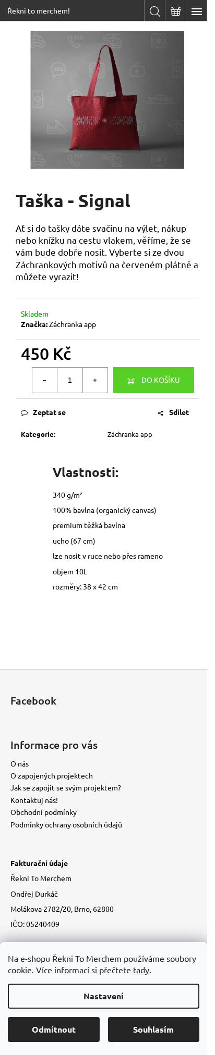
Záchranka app (72, 324)
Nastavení (103, 995)
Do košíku (160, 379)
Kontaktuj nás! (34, 800)
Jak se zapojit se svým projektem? (65, 787)
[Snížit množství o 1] (44, 380)
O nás (19, 763)
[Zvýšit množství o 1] (95, 380)
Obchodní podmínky (43, 812)
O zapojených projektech (51, 775)
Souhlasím (153, 1029)
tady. (142, 969)
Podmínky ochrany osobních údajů (66, 824)
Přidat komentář (65, 643)
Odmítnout (54, 1029)
